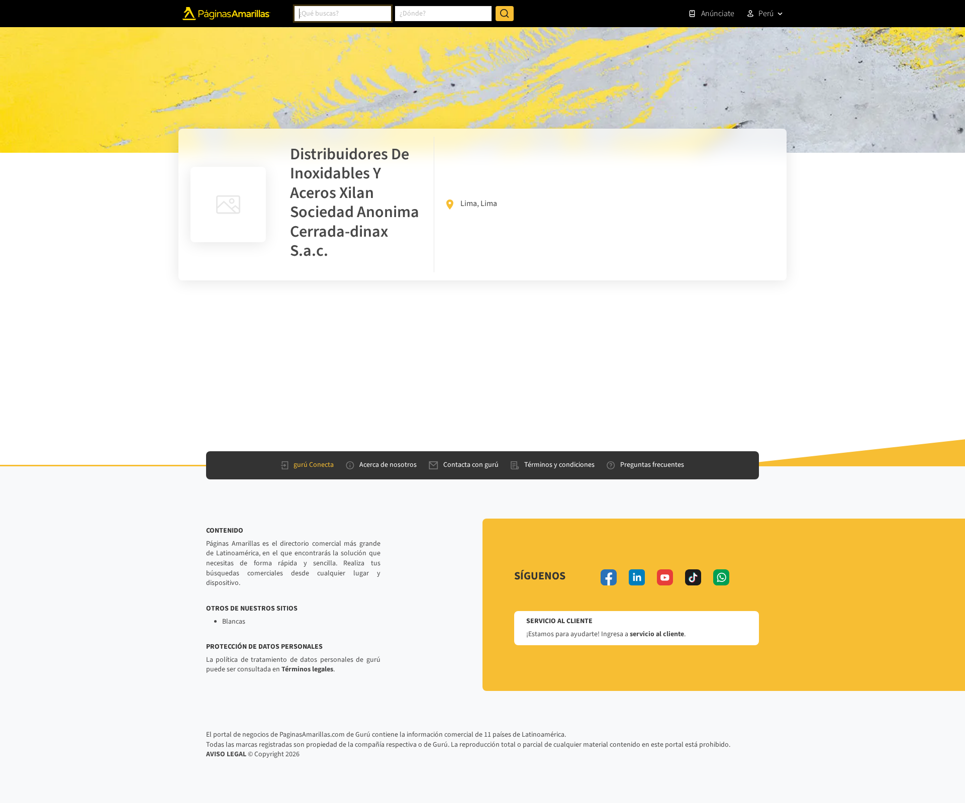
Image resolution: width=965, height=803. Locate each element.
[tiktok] (693, 577)
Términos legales (307, 669)
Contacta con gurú (471, 465)
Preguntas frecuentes (652, 465)
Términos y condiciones (559, 465)
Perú (766, 13)
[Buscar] (505, 13)
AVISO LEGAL (226, 754)
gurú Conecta (314, 465)
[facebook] (609, 577)
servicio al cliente (657, 634)
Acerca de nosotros (388, 465)
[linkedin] (637, 577)
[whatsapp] (721, 577)
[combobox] (343, 13)
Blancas (233, 622)
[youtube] (665, 577)
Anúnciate (717, 13)
